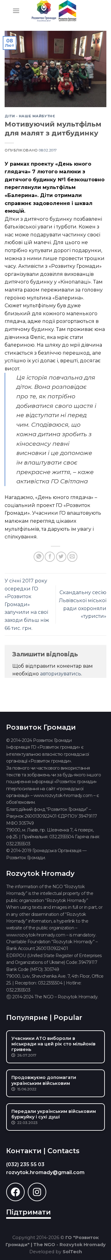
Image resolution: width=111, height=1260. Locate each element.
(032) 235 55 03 (25, 1164)
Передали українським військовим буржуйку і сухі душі (53, 1114)
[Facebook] (15, 1192)
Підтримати (28, 1212)
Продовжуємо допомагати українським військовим (43, 1080)
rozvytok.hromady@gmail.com (45, 1172)
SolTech (72, 1251)
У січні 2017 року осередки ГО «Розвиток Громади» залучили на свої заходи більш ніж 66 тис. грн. (27, 604)
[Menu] (16, 10)
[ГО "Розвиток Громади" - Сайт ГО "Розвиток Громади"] (54, 11)
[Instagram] (37, 1192)
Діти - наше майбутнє (30, 116)
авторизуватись (60, 674)
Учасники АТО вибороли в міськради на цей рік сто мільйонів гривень (53, 1044)
